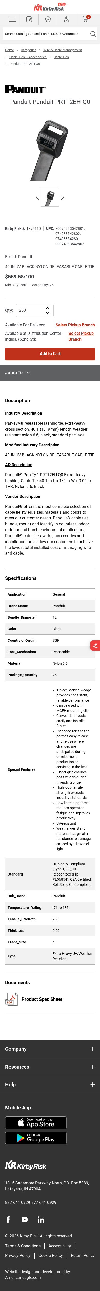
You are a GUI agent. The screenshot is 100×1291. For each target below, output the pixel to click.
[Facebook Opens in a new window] (8, 1219)
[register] (29, 19)
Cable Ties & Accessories (28, 57)
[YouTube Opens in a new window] (25, 1219)
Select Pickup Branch (75, 324)
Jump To (14, 372)
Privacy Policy (18, 1255)
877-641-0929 (17, 1202)
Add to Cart (50, 353)
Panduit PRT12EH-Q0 (24, 64)
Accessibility (59, 1246)
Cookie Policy (50, 1255)
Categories (28, 50)
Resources (17, 1067)
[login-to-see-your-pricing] (48, 19)
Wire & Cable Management (62, 50)
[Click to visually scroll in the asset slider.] (37, 197)
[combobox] (45, 33)
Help (10, 1084)
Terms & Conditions (23, 1246)
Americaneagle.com (23, 1277)
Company (16, 1049)
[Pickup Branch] (66, 19)
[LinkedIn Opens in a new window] (41, 1219)
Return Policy (83, 1255)
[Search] (92, 33)
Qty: (9, 310)
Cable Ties (61, 57)
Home (9, 50)
